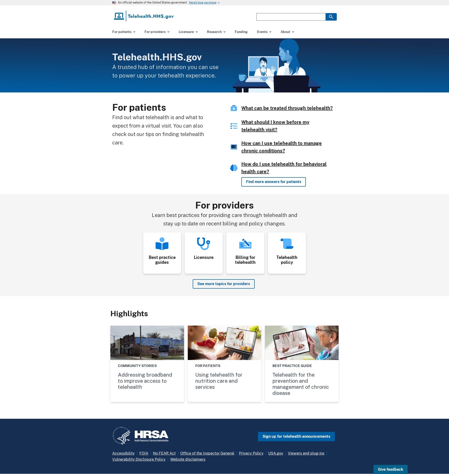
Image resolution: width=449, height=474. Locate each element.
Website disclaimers (187, 459)
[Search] (331, 17)
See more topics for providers (223, 284)
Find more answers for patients (273, 182)
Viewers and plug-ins (306, 453)
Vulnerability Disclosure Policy (139, 459)
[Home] (144, 16)
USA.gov (275, 453)
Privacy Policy (251, 453)
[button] (390, 469)
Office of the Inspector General (207, 453)
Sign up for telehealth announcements (296, 436)
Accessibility (123, 453)
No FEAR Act (164, 453)
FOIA (143, 453)
